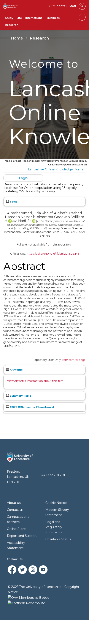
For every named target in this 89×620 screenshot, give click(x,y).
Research (11, 24)
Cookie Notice (56, 503)
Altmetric (15, 369)
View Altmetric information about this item (35, 381)
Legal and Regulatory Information (54, 527)
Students (58, 6)
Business (53, 18)
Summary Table (20, 395)
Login (23, 178)
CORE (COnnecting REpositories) (31, 407)
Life (19, 18)
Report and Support (22, 536)
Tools (13, 201)
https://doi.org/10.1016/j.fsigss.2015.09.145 (53, 253)
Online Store (16, 529)
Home (17, 38)
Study (9, 18)
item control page (74, 359)
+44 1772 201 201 (52, 475)
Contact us (15, 510)
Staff (72, 6)
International (34, 18)
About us (14, 503)
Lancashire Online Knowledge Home (55, 169)
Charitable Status (58, 539)
